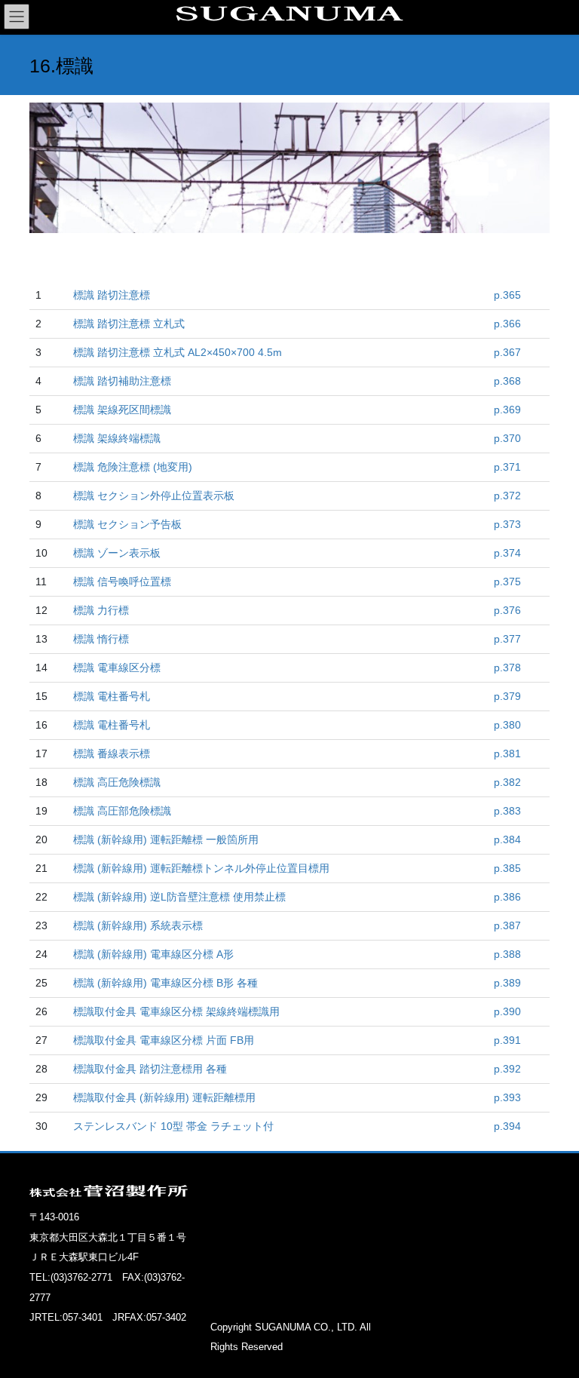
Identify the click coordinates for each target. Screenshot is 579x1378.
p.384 (507, 839)
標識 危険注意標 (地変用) (132, 467)
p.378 (507, 667)
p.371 (507, 467)
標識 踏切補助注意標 (122, 381)
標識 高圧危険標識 (117, 782)
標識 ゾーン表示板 (117, 553)
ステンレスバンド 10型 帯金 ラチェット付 (173, 1126)
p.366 (507, 324)
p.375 (507, 581)
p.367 (507, 352)
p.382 (507, 782)
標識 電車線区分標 (117, 667)
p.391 (507, 1040)
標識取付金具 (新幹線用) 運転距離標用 (164, 1097)
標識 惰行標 (101, 639)
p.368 (507, 381)
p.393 (507, 1097)
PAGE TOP (551, 1323)
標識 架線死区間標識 (122, 410)
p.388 (507, 954)
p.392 (507, 1069)
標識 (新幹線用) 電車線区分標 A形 (153, 954)
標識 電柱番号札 (111, 696)
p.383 (507, 811)
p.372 (507, 496)
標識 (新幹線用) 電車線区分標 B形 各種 (165, 983)
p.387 (507, 925)
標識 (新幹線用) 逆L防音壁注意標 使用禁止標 (179, 897)
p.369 (507, 410)
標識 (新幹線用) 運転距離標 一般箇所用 (166, 839)
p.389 (507, 983)
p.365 (507, 295)
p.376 (507, 610)
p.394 (507, 1126)
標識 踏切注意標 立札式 (129, 324)
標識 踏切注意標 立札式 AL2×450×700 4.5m (177, 352)
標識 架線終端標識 (117, 438)
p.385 (507, 868)
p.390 (507, 1011)
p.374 (507, 553)
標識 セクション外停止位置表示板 (153, 496)
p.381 (507, 753)
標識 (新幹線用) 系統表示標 (138, 925)
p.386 (507, 897)
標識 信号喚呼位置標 (122, 581)
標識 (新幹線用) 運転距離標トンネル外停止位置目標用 (201, 868)
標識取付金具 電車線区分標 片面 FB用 (163, 1040)
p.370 (507, 438)
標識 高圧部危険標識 (122, 811)
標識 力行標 (101, 610)
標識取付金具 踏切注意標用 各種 (150, 1069)
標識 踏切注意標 (111, 295)
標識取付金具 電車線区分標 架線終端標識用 (176, 1011)
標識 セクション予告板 (127, 524)
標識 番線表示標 (111, 753)
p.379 (507, 696)
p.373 (507, 524)
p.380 (507, 725)
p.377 (507, 639)
